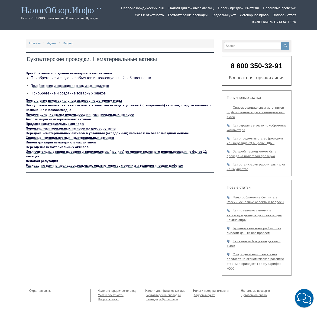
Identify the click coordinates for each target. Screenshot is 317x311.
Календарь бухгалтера (274, 22)
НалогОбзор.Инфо (57, 10)
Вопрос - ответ (284, 15)
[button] (304, 298)
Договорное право (254, 15)
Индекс (52, 43)
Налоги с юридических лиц (142, 8)
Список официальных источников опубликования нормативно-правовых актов (256, 112)
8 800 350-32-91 (256, 66)
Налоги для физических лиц (191, 8)
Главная (35, 43)
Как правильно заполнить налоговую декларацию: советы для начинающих (254, 215)
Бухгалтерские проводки (187, 15)
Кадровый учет (224, 15)
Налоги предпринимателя (238, 8)
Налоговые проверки (279, 8)
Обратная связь (40, 290)
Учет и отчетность (149, 15)
